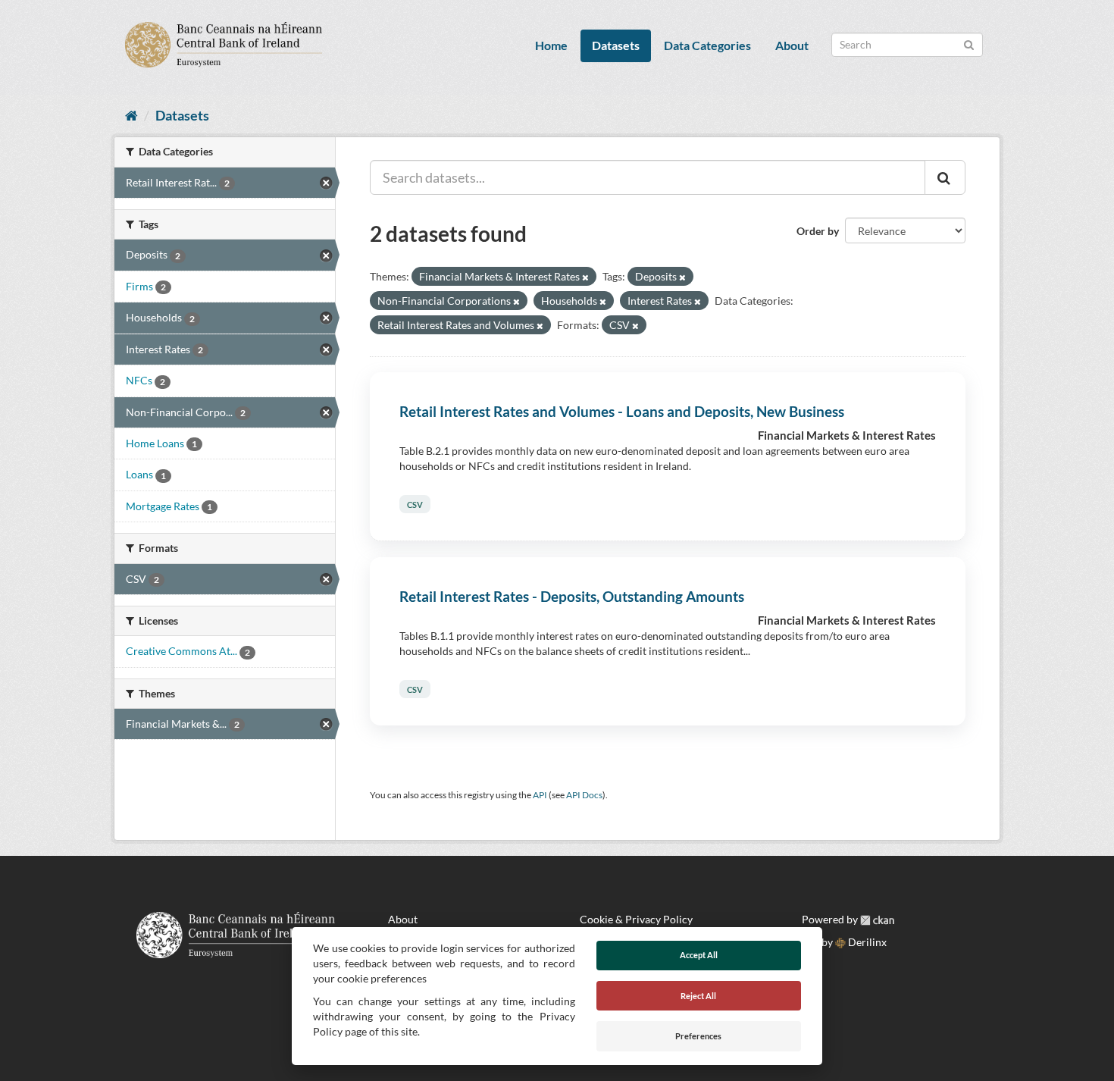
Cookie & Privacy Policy (636, 919)
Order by (817, 230)
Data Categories (707, 45)
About (792, 45)
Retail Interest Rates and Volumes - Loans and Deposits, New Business (621, 411)
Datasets (616, 45)
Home (551, 45)
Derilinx (866, 941)
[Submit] (968, 43)
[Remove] (585, 277)
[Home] (131, 115)
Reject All (698, 996)
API (540, 795)
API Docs (584, 795)
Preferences (698, 1036)
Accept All (699, 955)
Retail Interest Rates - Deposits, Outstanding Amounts (571, 596)
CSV (415, 504)
